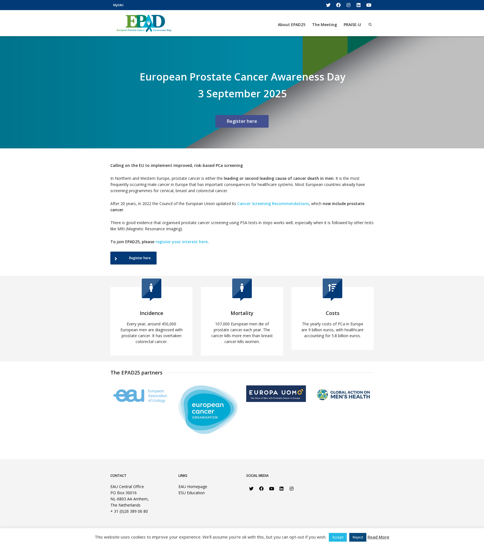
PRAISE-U (352, 24)
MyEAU (118, 5)
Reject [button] (358, 537)
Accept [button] (337, 537)
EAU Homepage (192, 486)
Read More (378, 537)
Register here (242, 121)
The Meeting (324, 24)
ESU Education (191, 492)
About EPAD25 (291, 24)
